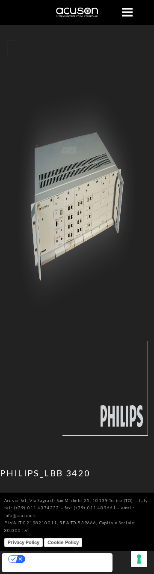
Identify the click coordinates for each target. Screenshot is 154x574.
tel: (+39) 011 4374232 (31, 507)
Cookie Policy (63, 542)
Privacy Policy (23, 542)
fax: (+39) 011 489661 (90, 507)
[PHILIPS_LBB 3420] (77, 449)
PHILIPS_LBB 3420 (45, 473)
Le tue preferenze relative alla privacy (65, 559)
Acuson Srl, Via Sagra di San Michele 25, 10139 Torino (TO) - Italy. (76, 500)
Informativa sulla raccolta (32, 568)
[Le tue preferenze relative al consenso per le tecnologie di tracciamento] (139, 559)
